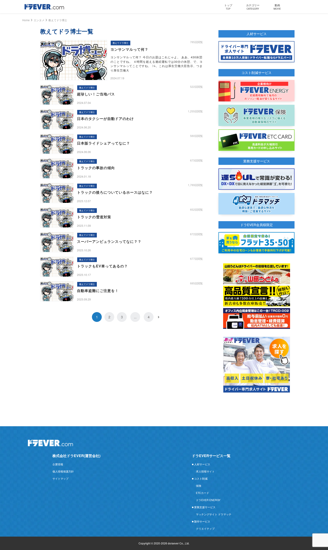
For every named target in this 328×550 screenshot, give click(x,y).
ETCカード (202, 493)
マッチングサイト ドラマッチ (213, 514)
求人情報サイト (205, 471)
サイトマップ (60, 478)
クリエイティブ (205, 528)
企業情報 (57, 464)
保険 (198, 485)
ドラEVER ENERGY (208, 500)
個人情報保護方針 (63, 471)
